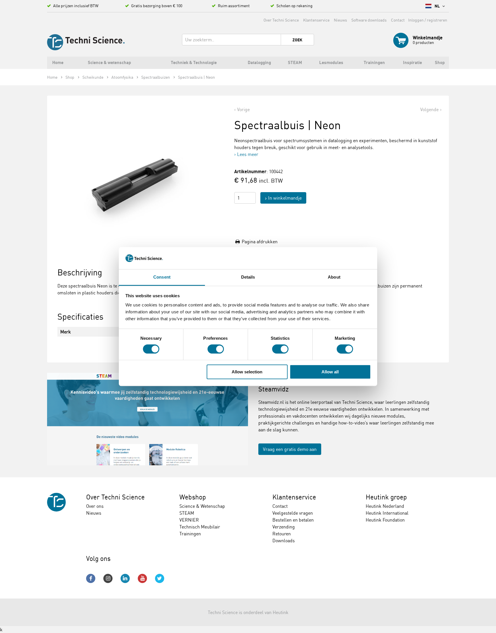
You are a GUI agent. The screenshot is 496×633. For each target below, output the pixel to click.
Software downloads (369, 20)
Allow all (330, 371)
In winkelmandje (285, 198)
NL (438, 6)
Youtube (142, 578)
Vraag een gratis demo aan (290, 449)
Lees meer (247, 154)
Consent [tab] (161, 277)
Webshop (192, 497)
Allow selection (247, 371)
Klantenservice (316, 20)
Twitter (159, 578)
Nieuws (340, 20)
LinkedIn (125, 578)
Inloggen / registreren (427, 20)
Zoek (297, 40)
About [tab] (334, 277)
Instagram (108, 578)
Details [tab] (248, 277)
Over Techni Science (281, 20)
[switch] (216, 349)
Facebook (90, 578)
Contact (398, 20)
